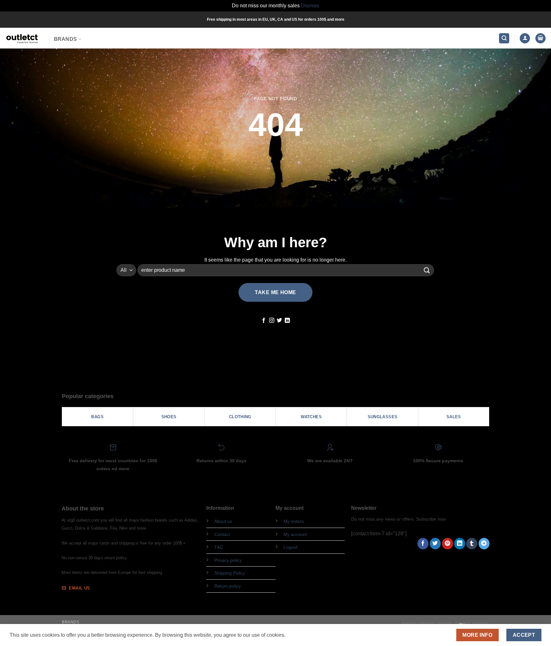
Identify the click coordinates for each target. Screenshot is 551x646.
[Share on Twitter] (435, 543)
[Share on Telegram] (484, 543)
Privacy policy (228, 560)
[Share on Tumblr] (471, 543)
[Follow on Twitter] (279, 320)
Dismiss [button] (310, 5)
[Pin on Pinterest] (447, 543)
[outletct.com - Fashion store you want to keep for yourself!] (22, 38)
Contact (222, 534)
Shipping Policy (229, 572)
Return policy (227, 586)
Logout (290, 547)
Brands (65, 39)
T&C (218, 547)
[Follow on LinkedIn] (287, 320)
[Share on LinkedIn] (459, 543)
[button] (504, 38)
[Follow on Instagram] (271, 320)
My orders (293, 521)
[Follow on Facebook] (263, 320)
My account (295, 534)
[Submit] (427, 270)
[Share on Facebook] (423, 543)
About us (223, 521)
